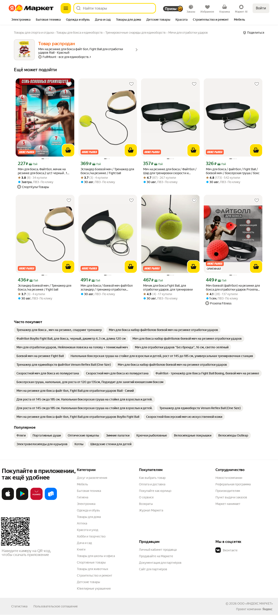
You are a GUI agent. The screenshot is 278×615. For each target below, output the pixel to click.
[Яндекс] (267, 609)
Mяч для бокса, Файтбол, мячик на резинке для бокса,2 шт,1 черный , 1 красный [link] (42, 171)
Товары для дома (89, 517)
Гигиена (82, 497)
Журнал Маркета (151, 510)
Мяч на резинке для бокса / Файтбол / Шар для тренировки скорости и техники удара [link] (170, 171)
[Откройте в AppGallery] (36, 499)
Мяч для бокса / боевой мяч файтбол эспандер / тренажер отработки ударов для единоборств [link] (107, 287)
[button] (245, 550)
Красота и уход (87, 530)
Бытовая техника (89, 491)
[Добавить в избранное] (69, 84)
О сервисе (146, 497)
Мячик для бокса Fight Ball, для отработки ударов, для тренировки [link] (168, 287)
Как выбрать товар (152, 477)
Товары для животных (92, 569)
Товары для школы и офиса (96, 556)
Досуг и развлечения (92, 477)
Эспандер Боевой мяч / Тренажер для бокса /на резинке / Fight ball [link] (107, 171)
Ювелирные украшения (94, 588)
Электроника (86, 504)
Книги (81, 549)
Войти (261, 8)
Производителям (227, 491)
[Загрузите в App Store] (8, 499)
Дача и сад (84, 543)
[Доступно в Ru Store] (51, 499)
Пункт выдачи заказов (231, 497)
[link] (59, 329)
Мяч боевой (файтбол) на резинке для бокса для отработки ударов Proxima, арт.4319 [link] (233, 287)
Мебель (82, 484)
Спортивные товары (91, 562)
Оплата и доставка (152, 484)
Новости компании (228, 477)
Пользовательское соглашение (55, 606)
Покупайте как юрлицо (155, 491)
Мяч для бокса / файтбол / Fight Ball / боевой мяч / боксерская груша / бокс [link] (233, 171)
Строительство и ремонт (94, 575)
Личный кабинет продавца (158, 549)
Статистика (19, 606)
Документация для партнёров (160, 562)
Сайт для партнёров (153, 569)
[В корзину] (68, 150)
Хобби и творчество (91, 536)
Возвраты (146, 504)
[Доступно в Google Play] (22, 499)
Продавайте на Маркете (156, 556)
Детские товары (88, 582)
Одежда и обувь (88, 510)
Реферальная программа (233, 484)
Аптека (82, 523)
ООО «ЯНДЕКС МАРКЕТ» (255, 603)
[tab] (21, 20)
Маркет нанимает (227, 504)
